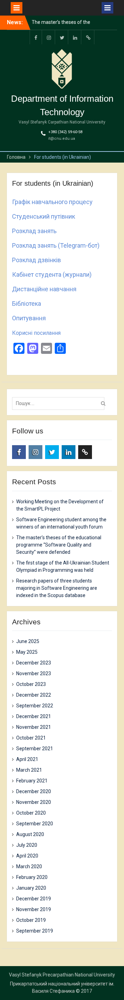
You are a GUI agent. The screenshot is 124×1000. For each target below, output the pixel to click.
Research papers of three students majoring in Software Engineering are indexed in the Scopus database (56, 588)
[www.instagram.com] (48, 37)
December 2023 (33, 663)
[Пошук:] (60, 403)
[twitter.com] (62, 37)
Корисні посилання (36, 333)
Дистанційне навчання (44, 289)
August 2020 (30, 834)
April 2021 (27, 759)
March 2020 (29, 866)
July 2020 (26, 845)
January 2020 (31, 888)
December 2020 (33, 791)
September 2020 (34, 823)
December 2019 (33, 898)
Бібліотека (26, 303)
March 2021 (29, 770)
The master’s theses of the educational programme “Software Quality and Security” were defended (58, 545)
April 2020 (27, 856)
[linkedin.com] (75, 37)
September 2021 (34, 748)
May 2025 (27, 652)
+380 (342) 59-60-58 (65, 132)
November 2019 (33, 909)
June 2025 (27, 641)
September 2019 (34, 931)
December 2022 (33, 695)
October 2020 (31, 813)
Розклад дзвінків (36, 260)
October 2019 (31, 920)
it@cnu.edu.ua (61, 138)
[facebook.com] (35, 37)
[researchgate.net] (88, 37)
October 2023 (31, 684)
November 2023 (33, 673)
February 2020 (32, 877)
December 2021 (33, 716)
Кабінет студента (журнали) (52, 274)
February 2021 (32, 780)
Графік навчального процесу (52, 201)
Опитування (29, 318)
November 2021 (33, 727)
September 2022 (34, 705)
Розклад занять (34, 231)
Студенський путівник (43, 216)
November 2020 (33, 802)
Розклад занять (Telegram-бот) (56, 245)
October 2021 (31, 738)
